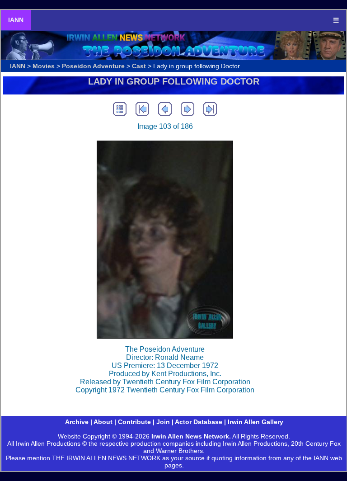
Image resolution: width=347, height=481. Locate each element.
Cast (139, 66)
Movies (44, 66)
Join (163, 421)
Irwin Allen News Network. (191, 436)
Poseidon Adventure (93, 66)
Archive (77, 421)
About (103, 421)
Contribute (134, 421)
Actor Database (198, 421)
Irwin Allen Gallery (255, 421)
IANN (15, 20)
